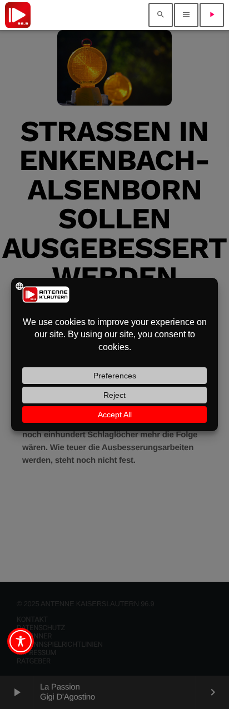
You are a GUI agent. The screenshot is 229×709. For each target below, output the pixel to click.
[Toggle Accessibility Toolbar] (20, 641)
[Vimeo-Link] (18, 15)
